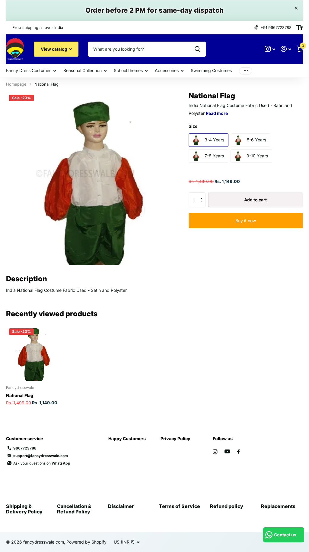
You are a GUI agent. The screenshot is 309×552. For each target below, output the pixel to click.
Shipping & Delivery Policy (24, 509)
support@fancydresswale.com (40, 455)
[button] (203, 194)
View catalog (54, 49)
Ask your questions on (41, 463)
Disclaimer (121, 506)
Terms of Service (179, 506)
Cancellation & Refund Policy (74, 509)
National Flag (19, 395)
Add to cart (255, 199)
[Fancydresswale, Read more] (270, 49)
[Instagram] (215, 451)
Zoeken (197, 49)
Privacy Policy (175, 438)
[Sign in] (285, 49)
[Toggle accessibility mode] (299, 27)
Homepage (16, 84)
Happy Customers (127, 438)
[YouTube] (227, 452)
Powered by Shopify (86, 541)
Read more (217, 113)
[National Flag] (34, 353)
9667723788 (25, 448)
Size (193, 126)
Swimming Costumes (211, 70)
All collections (31, 71)
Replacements (278, 506)
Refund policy (226, 506)
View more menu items (245, 70)
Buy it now (245, 220)
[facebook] (238, 452)
